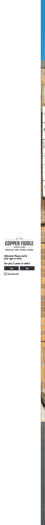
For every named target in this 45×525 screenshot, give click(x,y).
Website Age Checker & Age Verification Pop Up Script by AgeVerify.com (42, 524)
